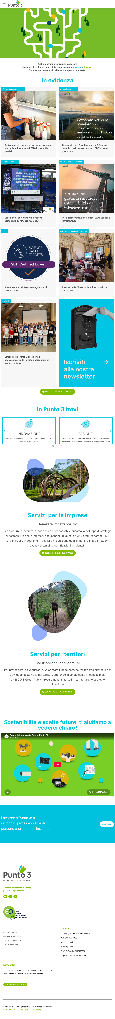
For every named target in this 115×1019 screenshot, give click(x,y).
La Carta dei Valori (11, 932)
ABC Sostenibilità (10, 944)
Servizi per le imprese (57, 515)
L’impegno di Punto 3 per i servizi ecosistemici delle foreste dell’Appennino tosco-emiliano (26, 359)
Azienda (6, 928)
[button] (53, 445)
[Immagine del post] (28, 115)
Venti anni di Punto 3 (12, 940)
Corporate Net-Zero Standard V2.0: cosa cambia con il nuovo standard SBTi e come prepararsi (85, 148)
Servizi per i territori (57, 654)
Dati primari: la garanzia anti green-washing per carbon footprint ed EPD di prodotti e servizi (28, 148)
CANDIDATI (106, 824)
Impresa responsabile (12, 936)
